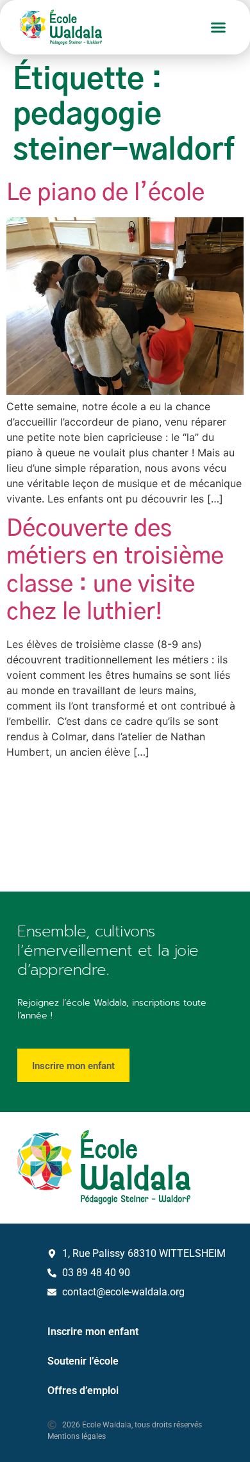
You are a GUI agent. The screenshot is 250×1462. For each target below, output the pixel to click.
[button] (218, 27)
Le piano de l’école (105, 192)
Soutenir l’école (83, 1361)
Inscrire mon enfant (92, 1331)
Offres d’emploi (83, 1390)
